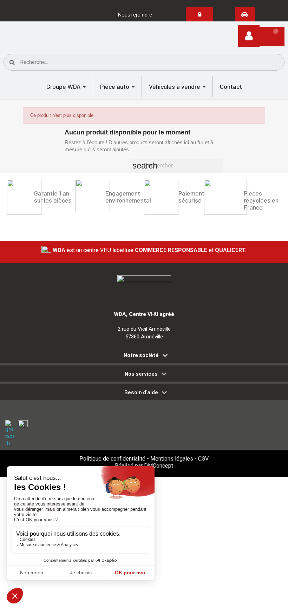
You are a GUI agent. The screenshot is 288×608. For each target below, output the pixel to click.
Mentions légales (171, 458)
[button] (135, 14)
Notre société (141, 355)
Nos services (141, 373)
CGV (203, 458)
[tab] (144, 356)
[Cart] (272, 36)
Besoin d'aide (141, 392)
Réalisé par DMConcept (144, 465)
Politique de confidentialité (112, 458)
